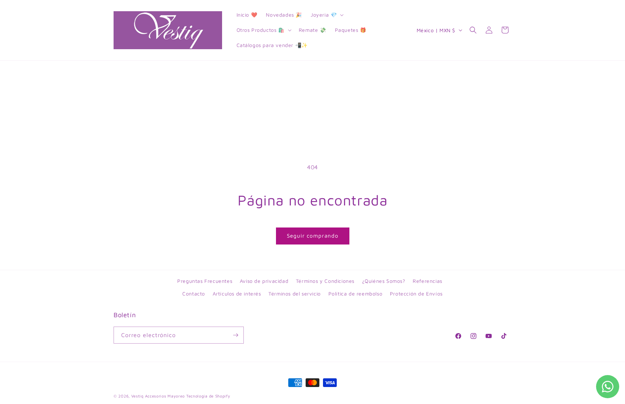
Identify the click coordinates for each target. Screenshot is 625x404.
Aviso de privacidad (264, 281)
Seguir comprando (313, 236)
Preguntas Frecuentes (204, 281)
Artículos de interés (237, 293)
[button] (326, 14)
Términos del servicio (294, 293)
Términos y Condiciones (325, 281)
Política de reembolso (355, 293)
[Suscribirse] (235, 335)
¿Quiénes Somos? (383, 281)
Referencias (427, 281)
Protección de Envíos (416, 293)
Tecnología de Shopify (208, 396)
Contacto (193, 293)
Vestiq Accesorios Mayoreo (158, 396)
